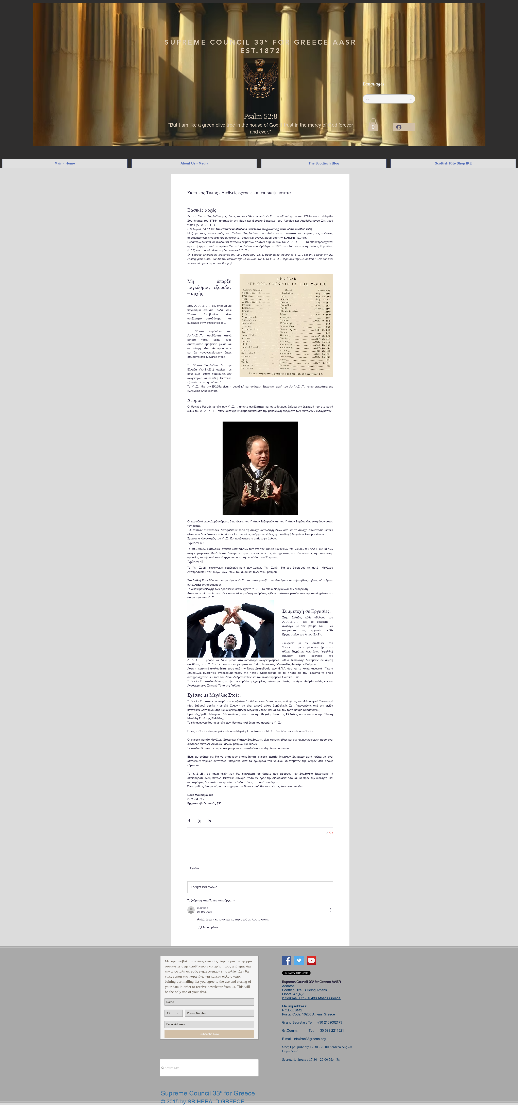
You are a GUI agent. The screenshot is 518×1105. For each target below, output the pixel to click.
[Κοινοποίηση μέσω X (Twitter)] (199, 821)
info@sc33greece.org (309, 1039)
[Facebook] (286, 960)
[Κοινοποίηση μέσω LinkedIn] (209, 821)
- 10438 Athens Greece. (322, 998)
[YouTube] (311, 960)
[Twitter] (299, 960)
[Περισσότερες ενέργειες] (330, 909)
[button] (373, 124)
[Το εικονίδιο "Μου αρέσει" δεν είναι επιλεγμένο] (199, 927)
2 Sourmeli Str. (293, 998)
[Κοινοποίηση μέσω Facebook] (189, 821)
